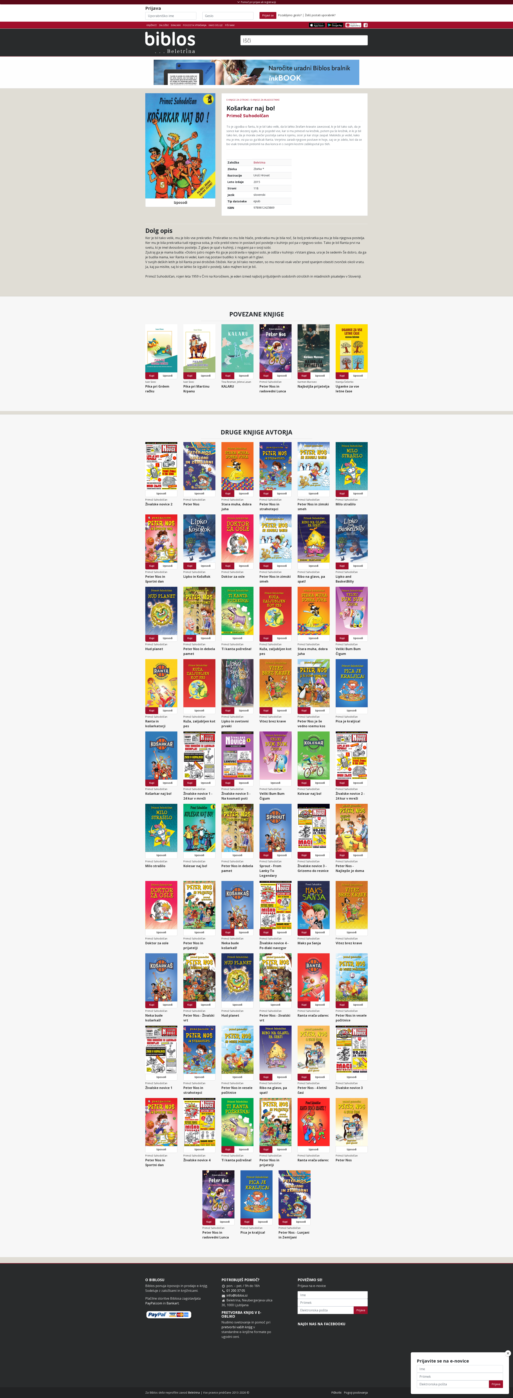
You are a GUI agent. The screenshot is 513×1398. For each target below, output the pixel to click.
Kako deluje (216, 25)
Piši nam (229, 25)
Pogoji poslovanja (356, 1392)
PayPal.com (153, 1303)
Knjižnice (151, 25)
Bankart (173, 1303)
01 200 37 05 (235, 1290)
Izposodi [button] (180, 202)
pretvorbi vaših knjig (236, 1327)
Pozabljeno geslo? (290, 15)
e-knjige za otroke (237, 99)
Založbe (164, 25)
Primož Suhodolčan (247, 115)
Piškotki (336, 1392)
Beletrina (259, 162)
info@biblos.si (236, 1295)
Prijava (360, 1310)
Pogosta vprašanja (194, 25)
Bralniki (176, 25)
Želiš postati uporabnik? (320, 15)
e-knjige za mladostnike (265, 99)
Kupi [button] (151, 375)
